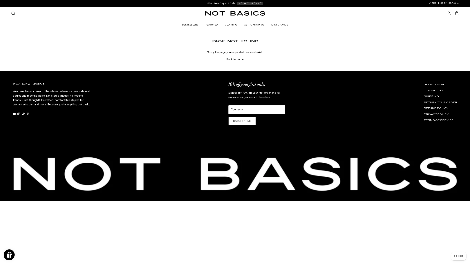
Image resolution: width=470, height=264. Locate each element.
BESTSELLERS (190, 24)
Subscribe (242, 121)
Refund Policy (436, 108)
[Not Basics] (235, 13)
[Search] (13, 13)
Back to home (235, 59)
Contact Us (433, 90)
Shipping (431, 96)
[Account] (448, 13)
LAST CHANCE (279, 24)
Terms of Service (438, 120)
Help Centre (434, 84)
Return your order (440, 102)
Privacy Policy (436, 114)
